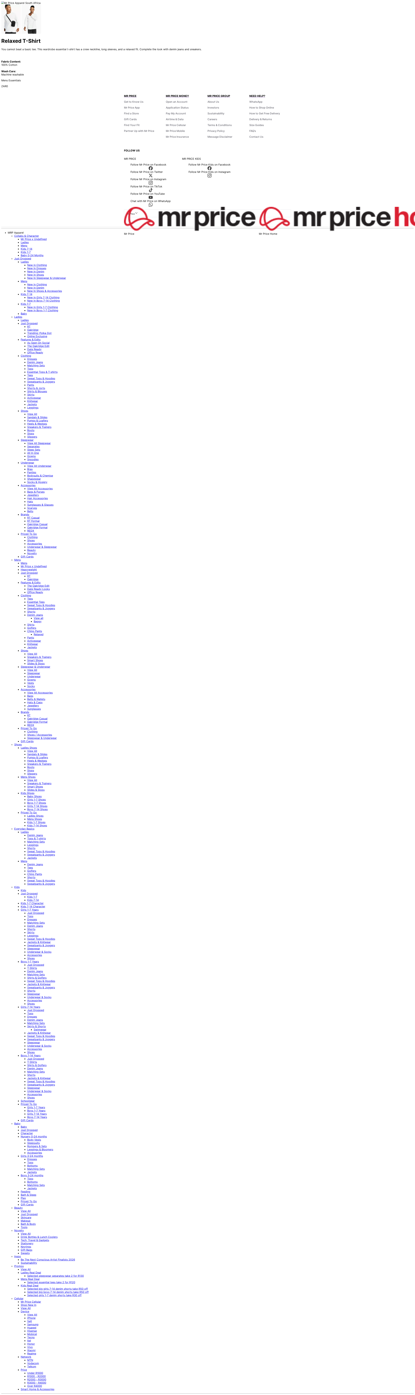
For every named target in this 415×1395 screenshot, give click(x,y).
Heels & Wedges (37, 423)
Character (27, 1133)
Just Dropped (22, 258)
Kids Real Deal (29, 1285)
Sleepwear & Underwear (35, 666)
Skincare (26, 1217)
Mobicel (32, 1334)
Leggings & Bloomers (40, 1149)
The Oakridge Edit (38, 346)
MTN (30, 1360)
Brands (25, 514)
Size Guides (256, 125)
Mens (24, 245)
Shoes (24, 410)
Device (25, 1311)
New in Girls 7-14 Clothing (43, 297)
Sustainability (216, 113)
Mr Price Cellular (176, 125)
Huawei (31, 1327)
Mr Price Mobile (175, 131)
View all (38, 618)
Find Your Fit (132, 125)
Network (26, 1356)
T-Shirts (32, 968)
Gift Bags (26, 1249)
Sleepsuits (33, 1143)
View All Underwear (39, 465)
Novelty (32, 553)
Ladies (25, 242)
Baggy (38, 621)
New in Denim (35, 271)
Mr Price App (132, 107)
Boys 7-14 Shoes (37, 809)
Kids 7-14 (26, 248)
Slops (30, 433)
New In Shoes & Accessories (44, 291)
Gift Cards (130, 119)
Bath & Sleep (28, 1194)
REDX (30, 530)
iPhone (31, 1318)
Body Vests (34, 1139)
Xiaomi (31, 1350)
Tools (24, 1227)
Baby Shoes (34, 796)
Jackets (32, 404)
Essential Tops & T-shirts (42, 372)
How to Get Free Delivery (264, 113)
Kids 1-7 (26, 252)
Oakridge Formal (37, 527)
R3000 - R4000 (36, 1382)
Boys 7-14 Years (31, 1055)
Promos (19, 1266)
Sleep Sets (33, 449)
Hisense (32, 1330)
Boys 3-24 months (32, 1175)
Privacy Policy (216, 131)
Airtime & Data (175, 119)
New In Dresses (36, 268)
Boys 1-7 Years (30, 961)
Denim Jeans (35, 362)
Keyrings (26, 1246)
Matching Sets (36, 365)
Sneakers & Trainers (39, 427)
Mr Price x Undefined (34, 239)
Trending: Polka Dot (39, 333)
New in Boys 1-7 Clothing (42, 310)
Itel (29, 1340)
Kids (17, 887)
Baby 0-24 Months (32, 255)
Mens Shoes (28, 776)
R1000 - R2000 (36, 1376)
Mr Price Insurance (177, 136)
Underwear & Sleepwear (42, 546)
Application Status (177, 107)
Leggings (32, 407)
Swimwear (40, 1029)
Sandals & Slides (37, 417)
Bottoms (32, 1165)
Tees (30, 375)
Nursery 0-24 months (34, 1136)
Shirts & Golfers (37, 977)
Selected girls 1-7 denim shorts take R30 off (54, 1295)
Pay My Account (176, 113)
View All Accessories (40, 488)
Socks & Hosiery (37, 482)
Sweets (25, 1253)
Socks (31, 686)
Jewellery (33, 495)
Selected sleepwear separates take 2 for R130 (55, 1275)
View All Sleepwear (39, 443)
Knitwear (32, 401)
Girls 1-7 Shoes (36, 799)
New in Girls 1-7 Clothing (42, 307)
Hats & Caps (34, 702)
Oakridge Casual (37, 524)
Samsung (32, 1324)
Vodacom (33, 1363)
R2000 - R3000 (36, 1379)
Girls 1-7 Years (30, 909)
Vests (30, 683)
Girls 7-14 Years (30, 1007)
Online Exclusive (37, 336)
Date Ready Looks (38, 589)
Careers (212, 119)
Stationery (27, 1243)
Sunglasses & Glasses (40, 504)
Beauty (31, 550)
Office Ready (35, 352)
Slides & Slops (36, 663)
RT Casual (33, 517)
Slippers (32, 436)
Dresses (32, 359)
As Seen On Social (38, 342)
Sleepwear (27, 440)
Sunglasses (34, 708)
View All (32, 414)
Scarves (32, 508)
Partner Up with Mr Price (139, 131)
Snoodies (33, 459)
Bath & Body (28, 1224)
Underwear (27, 462)
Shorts (31, 611)
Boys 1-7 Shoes (36, 802)
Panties (31, 472)
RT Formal (33, 521)
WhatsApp (255, 101)
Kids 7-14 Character (33, 906)
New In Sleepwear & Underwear (46, 278)
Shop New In (28, 1305)
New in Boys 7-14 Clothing (43, 300)
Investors (213, 107)
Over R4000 (34, 1386)
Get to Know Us (133, 101)
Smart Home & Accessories (37, 1389)
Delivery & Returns (260, 119)
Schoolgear (28, 1100)
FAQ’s (252, 131)
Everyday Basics (24, 828)
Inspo (17, 1256)
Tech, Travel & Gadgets (35, 1240)
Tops (30, 368)
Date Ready (34, 349)
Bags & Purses (36, 491)
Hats (30, 501)
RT (28, 326)
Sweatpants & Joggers (41, 381)
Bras (30, 469)
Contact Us (256, 136)
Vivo (30, 1347)
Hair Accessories (37, 498)
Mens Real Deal (30, 1279)
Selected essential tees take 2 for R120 (51, 1282)
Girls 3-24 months (32, 1156)
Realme (31, 1353)
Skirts (30, 394)
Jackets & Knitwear (39, 942)
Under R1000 (35, 1373)
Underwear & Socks (39, 951)
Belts (30, 511)
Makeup (25, 1220)
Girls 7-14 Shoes (37, 806)
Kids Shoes (27, 793)
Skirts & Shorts (36, 1026)
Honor (31, 1343)
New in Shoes (35, 274)
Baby (24, 313)
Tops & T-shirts (36, 838)
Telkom (31, 1366)
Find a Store (131, 113)
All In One (33, 453)
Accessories (28, 485)
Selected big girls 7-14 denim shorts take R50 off (57, 1288)
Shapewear (34, 478)
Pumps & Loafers (37, 420)
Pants (30, 384)
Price (24, 1369)
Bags (30, 696)
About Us (213, 101)
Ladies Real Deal (31, 1272)
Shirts (30, 624)
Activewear (34, 397)
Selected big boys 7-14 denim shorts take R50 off (58, 1292)
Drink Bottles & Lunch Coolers (39, 1237)
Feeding (25, 1191)
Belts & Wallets (36, 699)
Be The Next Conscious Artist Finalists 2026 (48, 1259)
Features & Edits (31, 339)
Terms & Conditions (220, 125)
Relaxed (38, 634)
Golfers (31, 627)
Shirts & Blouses (37, 391)
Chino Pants (34, 631)
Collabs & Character (26, 235)
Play (23, 1198)
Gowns (31, 456)
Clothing (26, 355)
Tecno (31, 1337)
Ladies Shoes (29, 747)
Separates (33, 446)
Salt (29, 1321)
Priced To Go (29, 534)
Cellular (19, 1298)
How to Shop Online (261, 107)
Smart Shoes (35, 660)
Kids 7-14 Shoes (37, 825)
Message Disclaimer (220, 136)
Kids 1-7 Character (32, 903)
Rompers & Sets (37, 1146)
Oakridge (32, 329)
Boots (30, 430)
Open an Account (176, 101)
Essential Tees (36, 602)
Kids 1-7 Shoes (36, 822)
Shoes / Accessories (39, 734)
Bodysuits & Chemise (40, 475)
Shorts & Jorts (36, 388)
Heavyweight (29, 569)
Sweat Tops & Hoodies (41, 378)
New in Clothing (37, 265)
